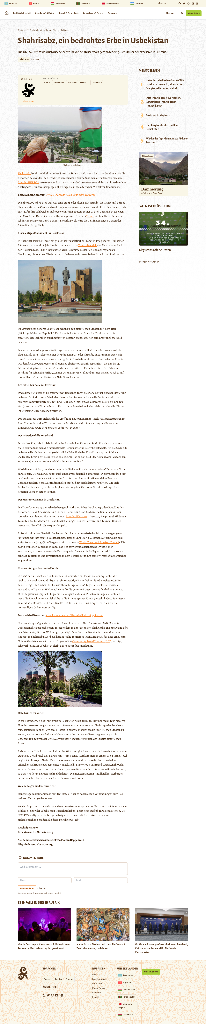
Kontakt (95, 997)
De (162, 3)
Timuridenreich (87, 245)
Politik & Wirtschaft (22, 13)
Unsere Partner (98, 988)
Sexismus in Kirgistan (158, 115)
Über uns (170, 13)
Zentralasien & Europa (93, 13)
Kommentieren (27, 888)
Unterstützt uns (193, 13)
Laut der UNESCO (28, 182)
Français (69, 979)
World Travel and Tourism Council (99, 542)
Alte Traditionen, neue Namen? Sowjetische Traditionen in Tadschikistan (163, 102)
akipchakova (28, 101)
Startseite (22, 30)
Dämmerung (152, 189)
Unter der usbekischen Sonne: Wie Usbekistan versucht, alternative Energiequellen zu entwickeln (165, 84)
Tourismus (72, 82)
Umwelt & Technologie (68, 13)
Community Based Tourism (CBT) (91, 641)
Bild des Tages (147, 156)
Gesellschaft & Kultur (44, 13)
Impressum (97, 992)
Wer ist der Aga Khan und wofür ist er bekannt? (167, 140)
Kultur (47, 82)
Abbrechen (41, 888)
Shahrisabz (59, 82)
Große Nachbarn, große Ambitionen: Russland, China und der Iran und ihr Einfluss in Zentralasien (161, 948)
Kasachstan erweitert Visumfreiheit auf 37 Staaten (74, 615)
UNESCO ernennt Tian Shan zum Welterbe (70, 195)
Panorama (112, 13)
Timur (90, 216)
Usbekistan (24, 59)
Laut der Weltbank (76, 516)
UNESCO (84, 82)
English (58, 979)
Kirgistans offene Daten (155, 250)
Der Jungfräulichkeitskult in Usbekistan (162, 127)
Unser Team (97, 983)
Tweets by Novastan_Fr (149, 262)
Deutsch (47, 979)
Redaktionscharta (99, 979)
